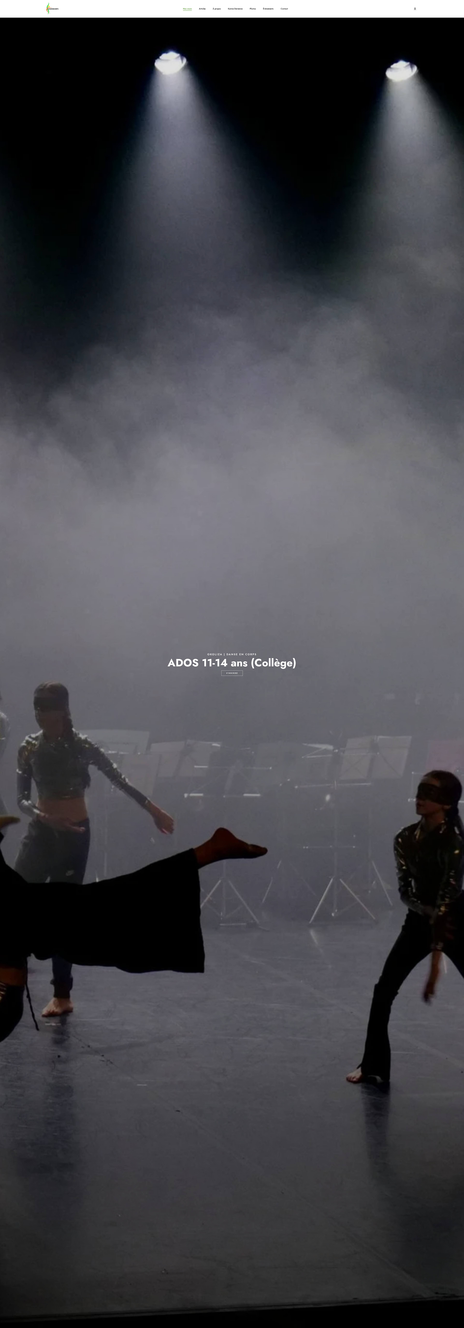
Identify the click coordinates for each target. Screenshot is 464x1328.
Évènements (268, 8)
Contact (284, 8)
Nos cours (187, 8)
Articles (202, 8)
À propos (217, 8)
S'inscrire (232, 673)
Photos (253, 8)
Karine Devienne (235, 8)
